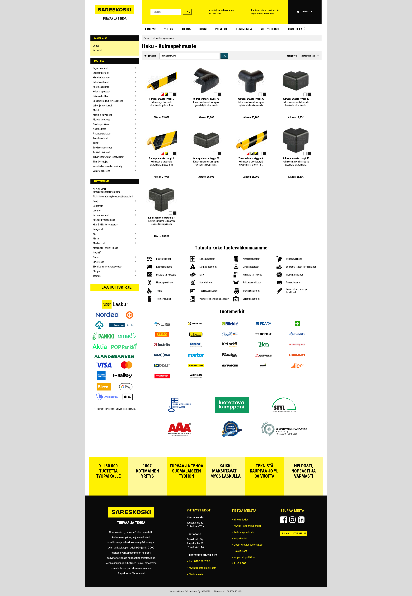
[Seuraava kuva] (173, 81)
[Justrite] (162, 345)
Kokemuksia (244, 29)
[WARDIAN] (196, 376)
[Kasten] (196, 345)
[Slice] (297, 366)
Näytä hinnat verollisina (263, 13)
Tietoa (186, 29)
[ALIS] (162, 324)
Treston (97, 275)
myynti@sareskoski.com (221, 10)
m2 (94, 233)
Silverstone (98, 261)
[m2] (297, 345)
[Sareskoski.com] (131, 517)
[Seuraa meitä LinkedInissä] (301, 519)
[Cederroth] (297, 324)
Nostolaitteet (99, 128)
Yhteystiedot (270, 29)
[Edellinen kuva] (149, 81)
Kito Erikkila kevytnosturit (105, 224)
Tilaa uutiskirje (114, 287)
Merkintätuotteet (101, 119)
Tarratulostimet (100, 138)
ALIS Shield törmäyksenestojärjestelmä (113, 196)
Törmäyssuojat (100, 161)
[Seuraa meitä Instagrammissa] (292, 519)
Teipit (95, 142)
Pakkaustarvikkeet (102, 133)
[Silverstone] (230, 366)
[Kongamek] (263, 345)
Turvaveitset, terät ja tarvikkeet (108, 156)
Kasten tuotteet (101, 215)
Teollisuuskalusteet (102, 147)
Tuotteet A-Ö (296, 29)
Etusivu (150, 29)
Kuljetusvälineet (101, 82)
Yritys (168, 29)
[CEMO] (162, 334)
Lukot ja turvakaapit (102, 105)
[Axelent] (196, 324)
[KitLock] (230, 345)
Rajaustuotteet (100, 68)
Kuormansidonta (101, 86)
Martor (96, 238)
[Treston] (162, 376)
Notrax (96, 257)
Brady (96, 201)
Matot (96, 110)
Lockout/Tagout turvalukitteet (108, 100)
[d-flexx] (196, 334)
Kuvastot (97, 50)
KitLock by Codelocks (104, 219)
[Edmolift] (230, 334)
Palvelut (221, 29)
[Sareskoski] (196, 366)
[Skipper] (263, 366)
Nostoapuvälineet (101, 124)
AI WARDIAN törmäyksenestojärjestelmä (106, 190)
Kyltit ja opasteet (101, 91)
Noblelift (97, 252)
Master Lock (99, 243)
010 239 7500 (215, 13)
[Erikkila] (263, 334)
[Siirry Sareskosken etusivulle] (114, 12)
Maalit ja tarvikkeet (102, 114)
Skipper (97, 271)
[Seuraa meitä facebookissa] (283, 519)
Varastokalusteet (101, 170)
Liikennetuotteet (101, 96)
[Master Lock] (230, 355)
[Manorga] (162, 355)
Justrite (97, 210)
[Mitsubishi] (263, 355)
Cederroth (98, 205)
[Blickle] (230, 324)
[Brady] (263, 324)
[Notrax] (162, 366)
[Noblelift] (297, 355)
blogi (203, 29)
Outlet (96, 45)
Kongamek (98, 229)
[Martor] (196, 355)
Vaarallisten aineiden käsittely (107, 166)
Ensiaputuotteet (101, 72)
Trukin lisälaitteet (101, 152)
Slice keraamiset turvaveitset (107, 266)
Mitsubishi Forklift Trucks (105, 247)
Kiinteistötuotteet (101, 77)
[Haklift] (297, 334)
